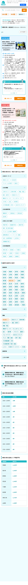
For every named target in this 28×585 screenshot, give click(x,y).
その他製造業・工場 (8, 205)
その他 (4, 201)
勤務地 (4, 14)
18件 (14, 411)
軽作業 (16, 201)
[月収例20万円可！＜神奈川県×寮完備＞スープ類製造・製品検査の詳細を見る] (14, 135)
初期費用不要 (6, 241)
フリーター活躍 (16, 235)
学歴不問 (5, 225)
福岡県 (10, 256)
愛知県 (11, 250)
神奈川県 (5, 250)
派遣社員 (12, 213)
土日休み (17, 238)
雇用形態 (21, 14)
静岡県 (17, 256)
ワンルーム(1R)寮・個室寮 (9, 231)
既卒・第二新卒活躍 (8, 228)
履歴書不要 (13, 225)
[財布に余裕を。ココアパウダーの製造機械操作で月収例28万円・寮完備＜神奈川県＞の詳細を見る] (14, 68)
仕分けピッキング (20, 205)
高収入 (16, 183)
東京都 (4, 253)
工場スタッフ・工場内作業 (9, 191)
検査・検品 (21, 191)
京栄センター (6, 180)
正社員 (4, 216)
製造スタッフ (15, 195)
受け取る (23, 5)
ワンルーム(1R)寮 (7, 183)
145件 (14, 406)
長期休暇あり (6, 235)
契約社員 (20, 213)
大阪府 (10, 253)
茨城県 (4, 256)
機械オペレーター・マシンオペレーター (12, 198)
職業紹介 (5, 213)
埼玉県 (17, 253)
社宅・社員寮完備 (7, 238)
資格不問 (21, 225)
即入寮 (14, 180)
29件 (14, 400)
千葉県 (18, 250)
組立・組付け (6, 195)
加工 (10, 201)
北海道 (23, 253)
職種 (12, 14)
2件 (13, 417)
